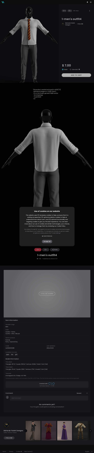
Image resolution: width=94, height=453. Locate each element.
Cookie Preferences (47, 236)
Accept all (47, 241)
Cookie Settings (56, 233)
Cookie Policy (61, 226)
